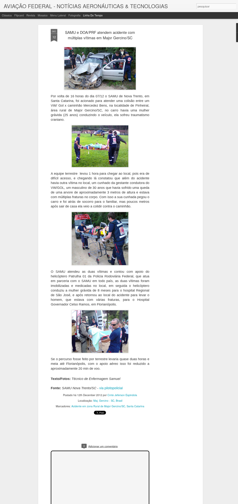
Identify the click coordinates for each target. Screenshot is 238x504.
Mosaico (43, 15)
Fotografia (74, 15)
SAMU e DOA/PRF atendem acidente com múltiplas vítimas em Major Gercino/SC (100, 35)
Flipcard (19, 15)
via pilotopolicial (111, 387)
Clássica (7, 15)
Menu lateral (58, 15)
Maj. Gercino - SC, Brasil (107, 400)
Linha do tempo (93, 15)
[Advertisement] (169, 87)
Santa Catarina (135, 406)
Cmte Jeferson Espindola (122, 395)
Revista (30, 15)
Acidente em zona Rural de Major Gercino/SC (98, 406)
